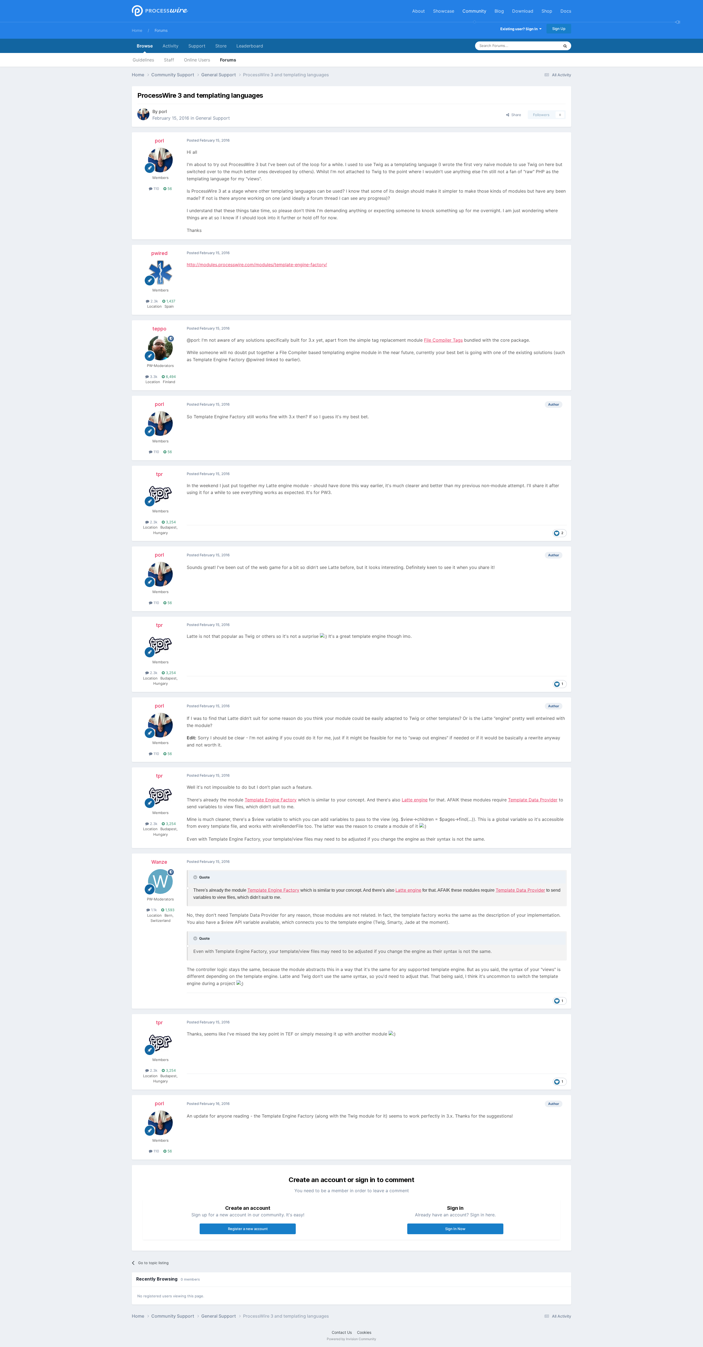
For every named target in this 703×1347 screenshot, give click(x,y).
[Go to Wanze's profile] (160, 881)
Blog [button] (499, 11)
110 (155, 188)
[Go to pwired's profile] (160, 272)
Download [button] (522, 11)
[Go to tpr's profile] (160, 493)
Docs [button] (565, 11)
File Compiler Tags (443, 340)
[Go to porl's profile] (143, 114)
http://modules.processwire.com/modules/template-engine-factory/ (257, 264)
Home (137, 30)
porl (163, 111)
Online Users (197, 60)
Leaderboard (249, 46)
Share (515, 115)
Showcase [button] (443, 11)
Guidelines (143, 60)
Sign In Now (455, 1229)
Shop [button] (547, 11)
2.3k (153, 301)
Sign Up (558, 28)
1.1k (153, 910)
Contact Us (342, 1332)
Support (196, 46)
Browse (145, 46)
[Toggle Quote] (195, 877)
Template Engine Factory (271, 799)
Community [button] (474, 11)
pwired (159, 253)
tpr (159, 474)
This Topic (544, 46)
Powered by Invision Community (351, 1339)
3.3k (153, 376)
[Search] (565, 45)
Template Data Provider (532, 799)
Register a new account (248, 1229)
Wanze (159, 862)
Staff (169, 60)
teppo (159, 329)
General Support (213, 118)
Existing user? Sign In (519, 29)
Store (221, 46)
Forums (161, 30)
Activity (170, 46)
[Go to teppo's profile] (160, 348)
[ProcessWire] (159, 11)
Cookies (364, 1332)
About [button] (418, 11)
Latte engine (415, 799)
